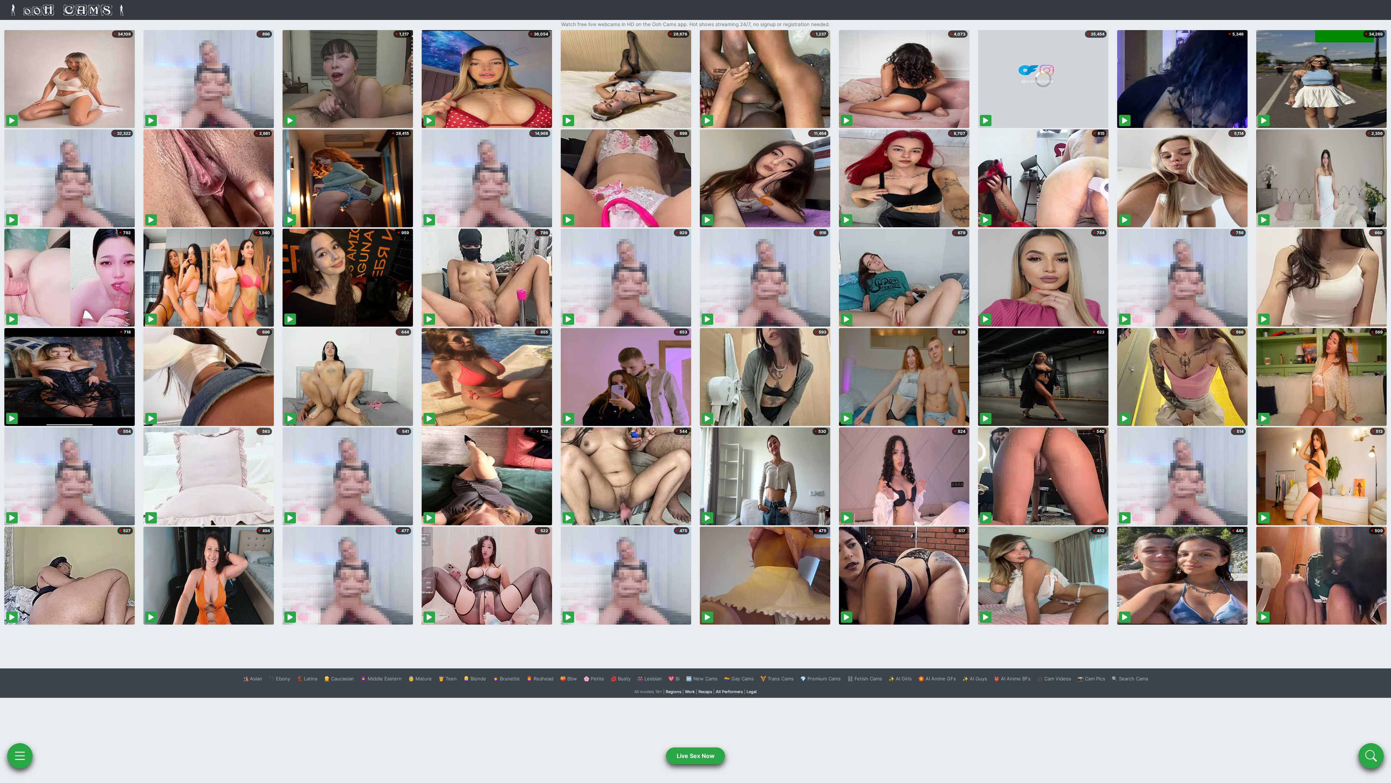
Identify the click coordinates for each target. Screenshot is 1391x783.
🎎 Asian (252, 679)
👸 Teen (447, 679)
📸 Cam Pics (1091, 679)
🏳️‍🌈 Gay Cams (739, 679)
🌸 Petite (594, 679)
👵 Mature (420, 679)
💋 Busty (621, 679)
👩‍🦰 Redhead (540, 679)
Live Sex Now (696, 755)
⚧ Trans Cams (777, 679)
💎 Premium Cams (820, 679)
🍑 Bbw (568, 679)
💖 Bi (674, 679)
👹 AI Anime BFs (1012, 679)
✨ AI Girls (900, 679)
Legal (752, 691)
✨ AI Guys (974, 679)
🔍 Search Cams (1130, 679)
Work (690, 691)
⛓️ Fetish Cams (864, 679)
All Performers (729, 691)
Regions (673, 691)
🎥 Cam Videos (1054, 679)
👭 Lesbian (649, 679)
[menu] (20, 755)
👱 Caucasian (339, 679)
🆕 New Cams (702, 679)
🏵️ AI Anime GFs (937, 679)
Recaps (705, 691)
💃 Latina (307, 679)
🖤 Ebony (279, 679)
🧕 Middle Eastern (381, 679)
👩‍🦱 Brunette (506, 679)
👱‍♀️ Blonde (474, 679)
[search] (1371, 755)
